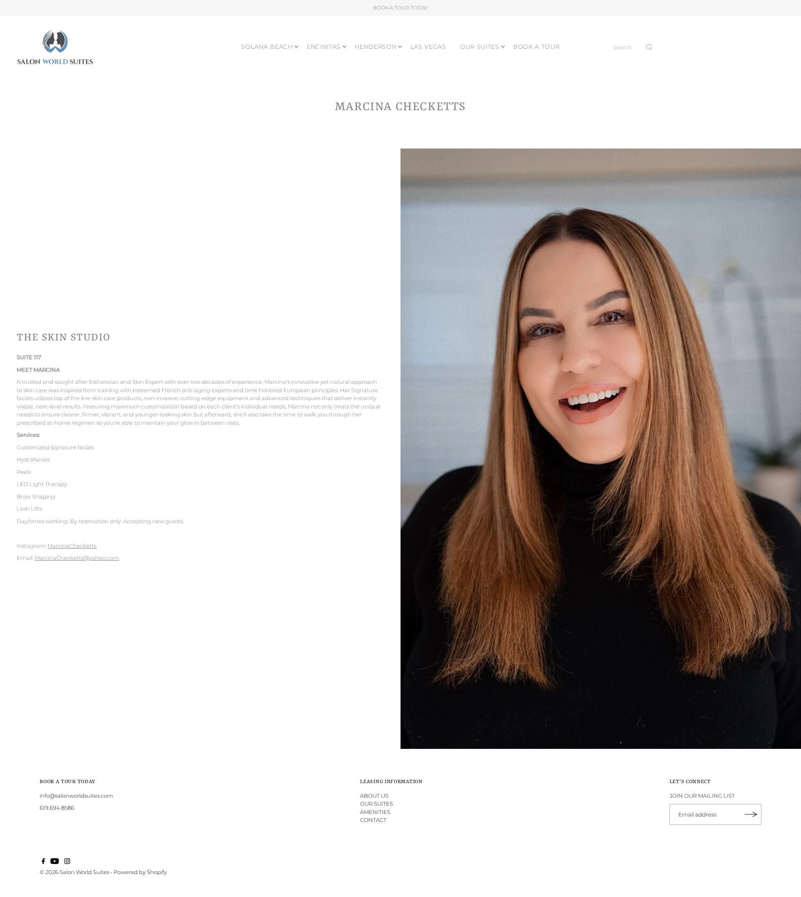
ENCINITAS (324, 46)
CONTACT (373, 819)
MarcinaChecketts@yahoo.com (77, 557)
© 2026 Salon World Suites (74, 872)
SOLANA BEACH (266, 46)
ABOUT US (374, 795)
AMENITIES (375, 812)
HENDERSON (375, 46)
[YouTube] (54, 862)
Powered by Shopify (140, 872)
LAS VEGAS (428, 46)
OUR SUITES (479, 46)
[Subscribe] (751, 814)
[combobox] (633, 47)
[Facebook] (43, 862)
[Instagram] (67, 862)
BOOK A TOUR (536, 46)
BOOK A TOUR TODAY (400, 8)
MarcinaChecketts (72, 545)
